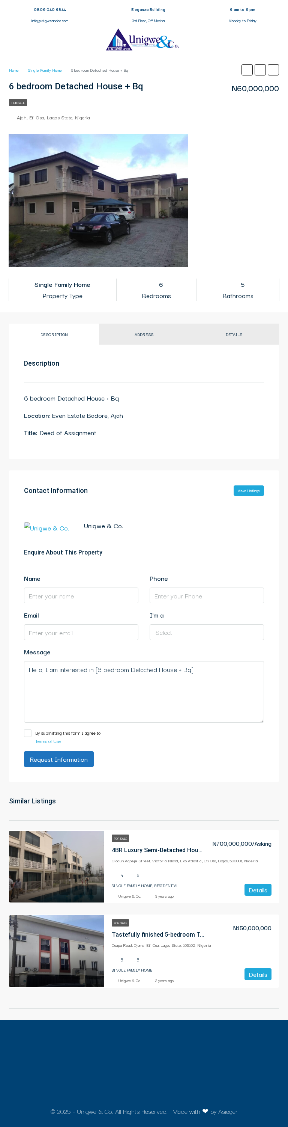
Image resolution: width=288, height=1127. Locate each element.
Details (234, 334)
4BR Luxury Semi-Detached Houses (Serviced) (174, 850)
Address (144, 334)
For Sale (18, 102)
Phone (159, 578)
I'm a (157, 615)
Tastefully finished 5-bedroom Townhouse (170, 934)
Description (54, 334)
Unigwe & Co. (129, 896)
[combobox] (207, 632)
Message (37, 651)
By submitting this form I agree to (67, 736)
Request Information (59, 759)
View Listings (249, 490)
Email (31, 615)
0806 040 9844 (50, 9)
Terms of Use (48, 740)
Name (32, 578)
